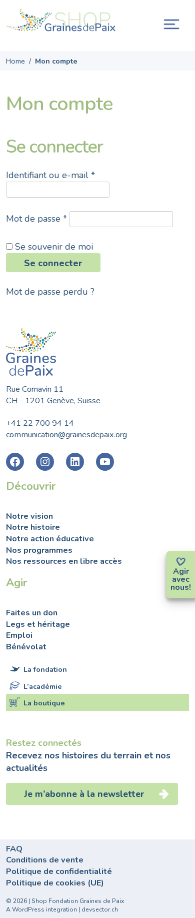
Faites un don (32, 612)
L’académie (43, 686)
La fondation (45, 669)
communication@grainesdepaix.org (66, 434)
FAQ (14, 848)
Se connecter (53, 263)
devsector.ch (100, 909)
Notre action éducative (50, 538)
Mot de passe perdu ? (50, 292)
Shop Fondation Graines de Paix (61, 21)
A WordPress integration (41, 909)
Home (15, 61)
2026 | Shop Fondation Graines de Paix (68, 901)
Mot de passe (36, 219)
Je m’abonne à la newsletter (85, 794)
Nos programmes (39, 550)
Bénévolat (26, 646)
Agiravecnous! (180, 579)
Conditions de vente (45, 859)
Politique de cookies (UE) (55, 882)
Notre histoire (33, 527)
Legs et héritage (38, 624)
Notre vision (29, 516)
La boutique (44, 703)
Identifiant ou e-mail (50, 175)
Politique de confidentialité (59, 871)
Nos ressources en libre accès (64, 561)
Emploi (19, 635)
